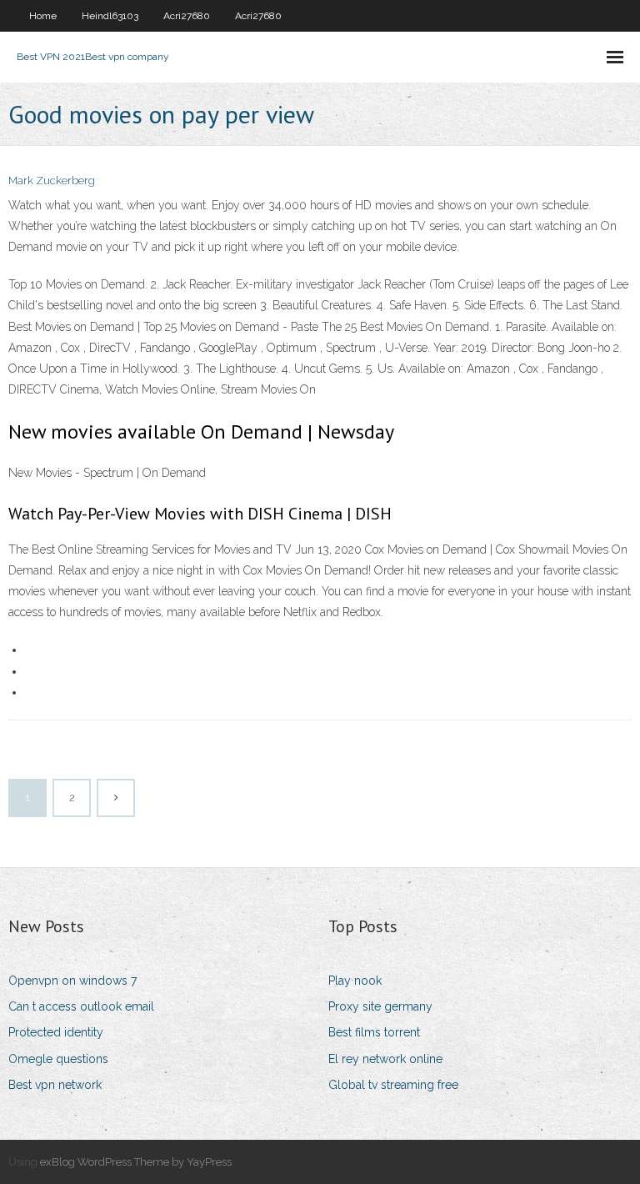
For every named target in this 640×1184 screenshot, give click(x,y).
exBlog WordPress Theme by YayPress (136, 1162)
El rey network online (385, 1059)
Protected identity (55, 1032)
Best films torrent (374, 1032)
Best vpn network (55, 1084)
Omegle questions (58, 1059)
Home (43, 16)
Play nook (355, 980)
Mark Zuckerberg (51, 180)
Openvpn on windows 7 (72, 980)
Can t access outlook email (81, 1006)
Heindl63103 (110, 16)
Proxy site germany (380, 1006)
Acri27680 (186, 16)
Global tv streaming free (393, 1084)
